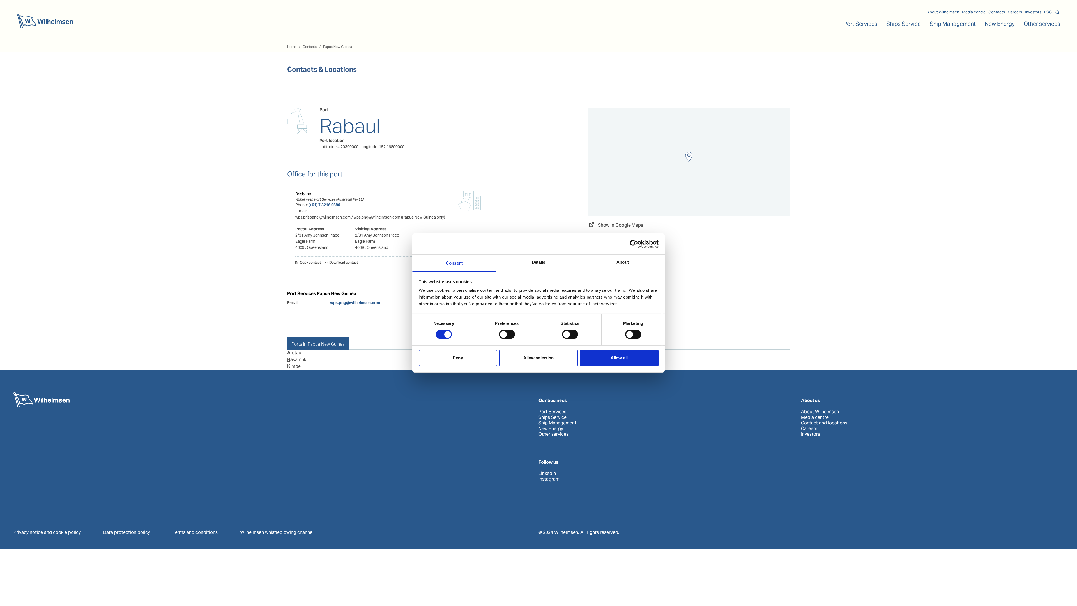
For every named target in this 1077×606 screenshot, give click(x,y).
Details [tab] (539, 262)
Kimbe (294, 366)
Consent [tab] (454, 263)
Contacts (996, 12)
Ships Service (552, 417)
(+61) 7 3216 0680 (324, 204)
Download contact (343, 262)
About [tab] (622, 262)
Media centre (974, 12)
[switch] (507, 334)
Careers (1015, 12)
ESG (1048, 12)
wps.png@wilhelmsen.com (355, 302)
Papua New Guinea (337, 47)
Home (291, 47)
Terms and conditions (195, 532)
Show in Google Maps (620, 225)
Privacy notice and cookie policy (47, 532)
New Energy (1000, 23)
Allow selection (538, 357)
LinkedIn (547, 473)
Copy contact (310, 262)
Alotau (294, 353)
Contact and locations (824, 423)
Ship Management (557, 423)
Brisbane (303, 193)
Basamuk (296, 359)
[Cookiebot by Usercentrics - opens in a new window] (634, 244)
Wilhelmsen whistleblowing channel (277, 532)
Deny (458, 357)
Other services (553, 434)
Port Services (552, 412)
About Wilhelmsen (943, 12)
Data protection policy (126, 532)
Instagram (549, 479)
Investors (1033, 12)
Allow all (619, 357)
